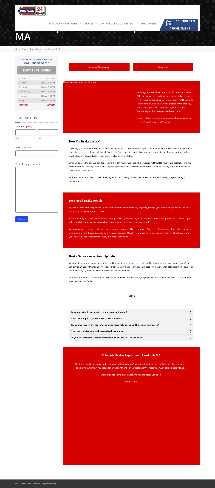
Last (40, 138)
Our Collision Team (117, 23)
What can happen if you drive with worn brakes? (96, 318)
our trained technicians (131, 266)
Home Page (20, 48)
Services (88, 23)
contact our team (146, 364)
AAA (135, 381)
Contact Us (163, 66)
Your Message (27, 164)
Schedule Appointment (99, 66)
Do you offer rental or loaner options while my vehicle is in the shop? (107, 337)
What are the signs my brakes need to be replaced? (98, 331)
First (17, 138)
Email (23, 147)
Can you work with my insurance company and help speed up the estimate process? (115, 324)
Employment (148, 23)
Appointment (63, 23)
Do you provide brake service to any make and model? (99, 312)
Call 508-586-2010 (36, 63)
